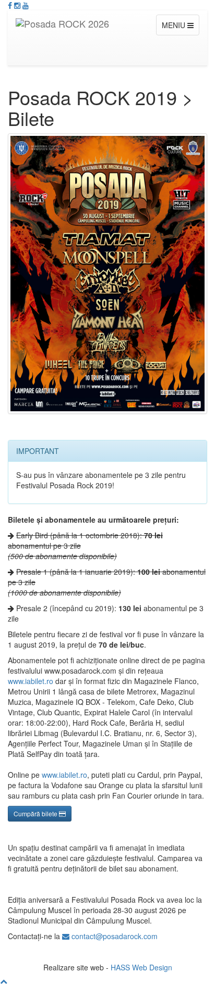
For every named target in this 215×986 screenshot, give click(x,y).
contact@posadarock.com (113, 936)
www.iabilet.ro (30, 681)
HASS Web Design (141, 967)
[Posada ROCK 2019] (107, 273)
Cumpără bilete (36, 813)
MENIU (174, 25)
